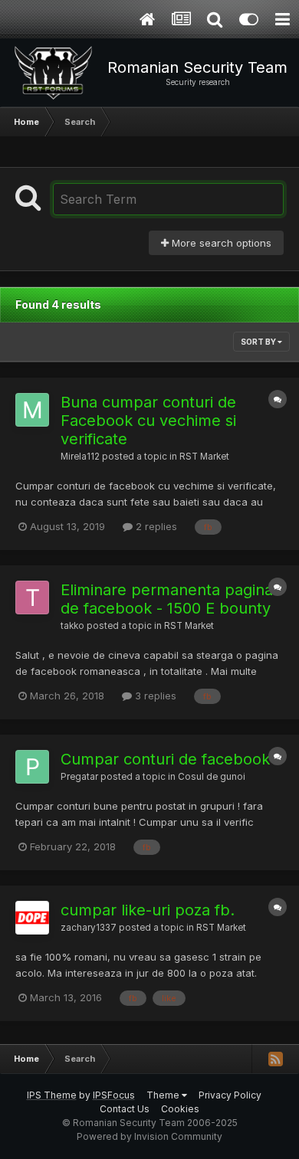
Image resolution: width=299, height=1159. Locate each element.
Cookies (180, 1109)
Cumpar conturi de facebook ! (170, 759)
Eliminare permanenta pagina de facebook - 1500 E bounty (167, 599)
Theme (164, 1095)
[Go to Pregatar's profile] (32, 767)
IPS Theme (52, 1095)
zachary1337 (89, 927)
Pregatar (79, 776)
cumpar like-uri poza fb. (148, 910)
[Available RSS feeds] (275, 1058)
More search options (220, 243)
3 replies (154, 695)
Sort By (259, 341)
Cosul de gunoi (211, 776)
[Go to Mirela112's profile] (32, 410)
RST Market (204, 456)
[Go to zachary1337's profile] (32, 918)
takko (72, 625)
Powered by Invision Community (149, 1136)
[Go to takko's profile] (32, 597)
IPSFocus (114, 1095)
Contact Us (125, 1109)
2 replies (155, 526)
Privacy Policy (230, 1095)
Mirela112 (80, 456)
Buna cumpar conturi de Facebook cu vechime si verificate (148, 420)
